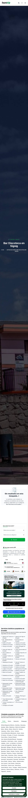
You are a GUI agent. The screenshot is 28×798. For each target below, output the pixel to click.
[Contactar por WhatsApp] (25, 795)
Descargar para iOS (15, 612)
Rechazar (14, 791)
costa (3, 721)
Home (2, 249)
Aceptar (14, 788)
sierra (9, 721)
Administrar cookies (14, 794)
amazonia (16, 721)
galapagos (24, 721)
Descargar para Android (15, 616)
